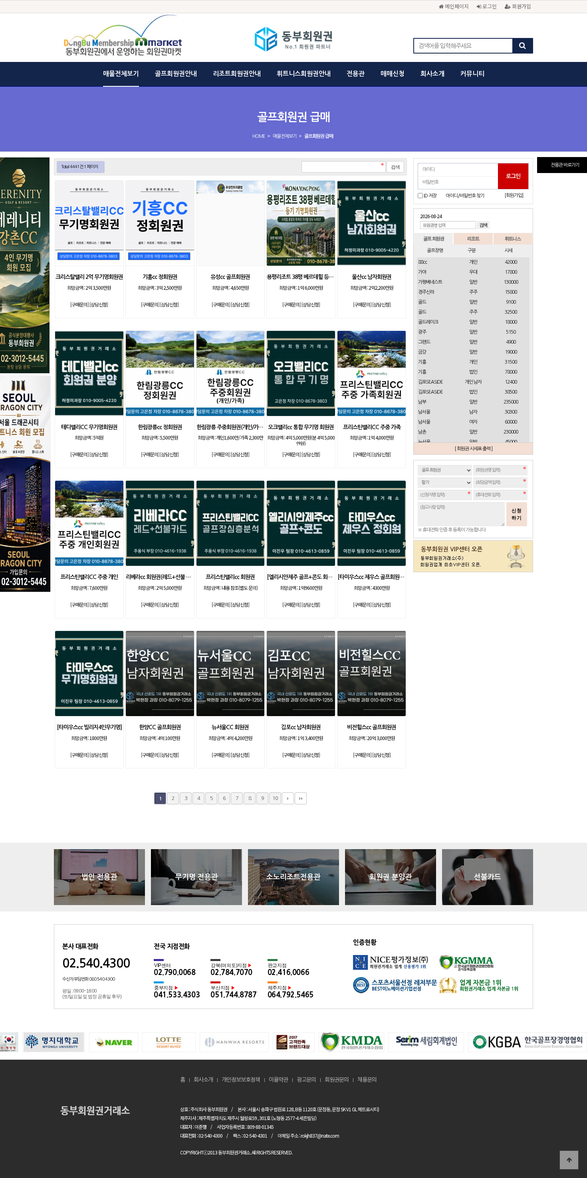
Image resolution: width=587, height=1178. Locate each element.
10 (275, 798)
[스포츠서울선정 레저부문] (396, 988)
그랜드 (424, 342)
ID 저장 (430, 195)
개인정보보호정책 (241, 1079)
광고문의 (306, 1079)
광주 (422, 332)
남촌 (422, 432)
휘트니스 (513, 238)
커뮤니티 (472, 74)
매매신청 (393, 74)
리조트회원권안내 (237, 74)
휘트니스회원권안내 (304, 74)
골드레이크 (428, 322)
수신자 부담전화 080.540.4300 (88, 979)
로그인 (489, 6)
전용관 (356, 74)
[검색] (522, 46)
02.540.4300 (96, 963)
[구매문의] (79, 304)
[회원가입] (513, 195)
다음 (288, 798)
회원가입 (520, 6)
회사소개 (432, 74)
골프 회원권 (433, 238)
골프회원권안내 (176, 74)
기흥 (422, 362)
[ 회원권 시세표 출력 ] (473, 448)
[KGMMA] (482, 966)
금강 (422, 352)
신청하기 (517, 514)
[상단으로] (569, 1160)
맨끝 (301, 798)
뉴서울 (424, 442)
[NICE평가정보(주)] (396, 966)
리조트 (473, 238)
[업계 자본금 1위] (482, 988)
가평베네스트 (430, 282)
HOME (258, 136)
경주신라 (426, 292)
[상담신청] (98, 304)
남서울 (424, 412)
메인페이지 (456, 6)
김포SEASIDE (430, 382)
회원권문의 (337, 1079)
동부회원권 (294, 40)
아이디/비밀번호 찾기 (465, 195)
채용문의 (367, 1079)
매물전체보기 (121, 74)
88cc (422, 262)
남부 (422, 402)
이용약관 (278, 1079)
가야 (422, 272)
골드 (422, 302)
